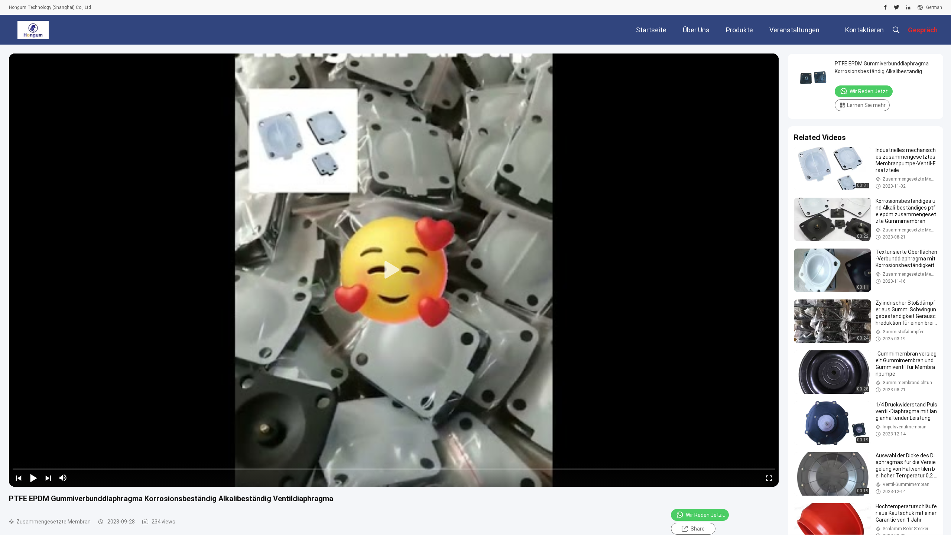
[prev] (18, 477)
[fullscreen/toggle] (769, 477)
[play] (393, 270)
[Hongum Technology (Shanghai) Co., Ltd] (32, 30)
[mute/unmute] (63, 477)
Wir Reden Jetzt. (705, 515)
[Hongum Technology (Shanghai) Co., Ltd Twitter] (896, 7)
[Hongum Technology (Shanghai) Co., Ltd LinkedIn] (908, 7)
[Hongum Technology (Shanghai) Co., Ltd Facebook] (885, 7)
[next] (48, 477)
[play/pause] (33, 477)
